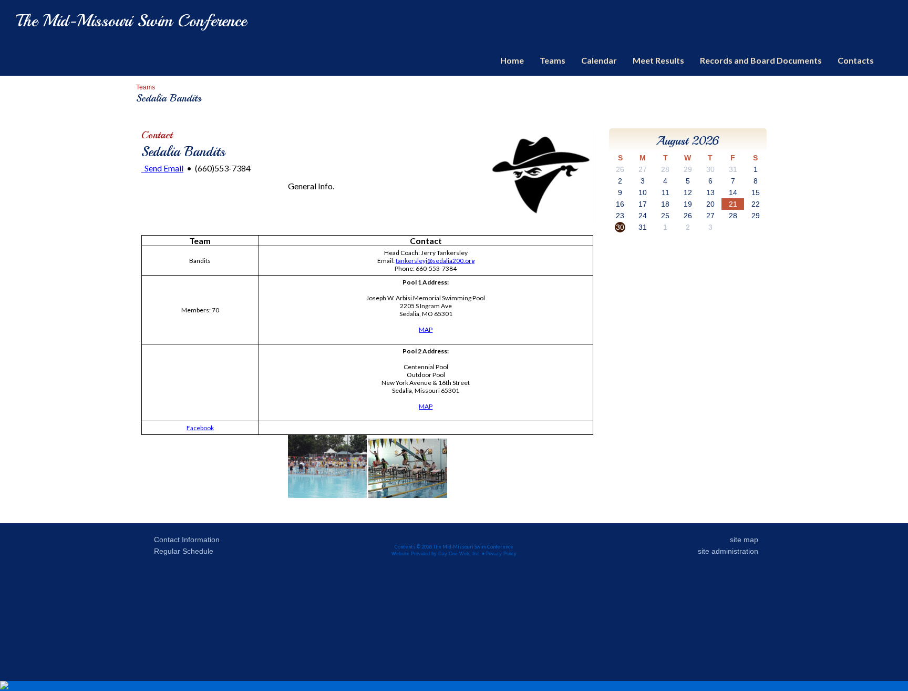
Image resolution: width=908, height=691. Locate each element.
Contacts (856, 60)
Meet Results (658, 60)
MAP (425, 329)
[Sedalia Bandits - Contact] (540, 225)
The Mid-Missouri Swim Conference (131, 21)
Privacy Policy (501, 553)
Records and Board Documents (761, 60)
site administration (728, 551)
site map (744, 539)
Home (512, 60)
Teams (552, 60)
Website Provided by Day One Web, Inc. (436, 553)
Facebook (200, 428)
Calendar (599, 60)
